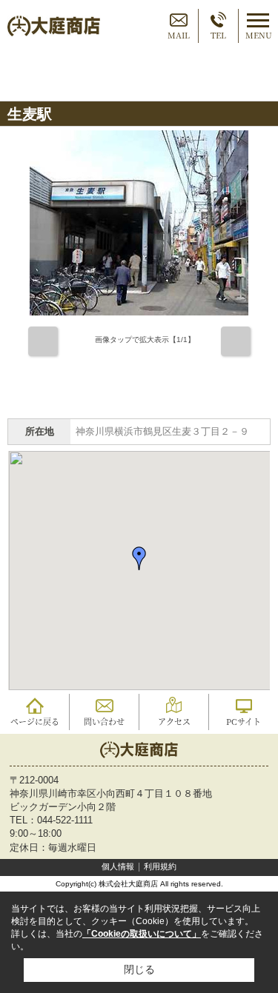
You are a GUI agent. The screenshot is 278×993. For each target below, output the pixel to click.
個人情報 (118, 866)
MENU (258, 35)
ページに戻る (34, 721)
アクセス (174, 721)
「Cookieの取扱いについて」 (141, 934)
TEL (218, 35)
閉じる (139, 969)
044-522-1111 (65, 820)
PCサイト (243, 721)
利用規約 (160, 866)
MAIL (179, 35)
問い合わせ (104, 721)
